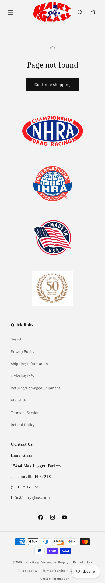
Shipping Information (29, 363)
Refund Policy (23, 424)
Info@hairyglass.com (30, 497)
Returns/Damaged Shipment (35, 388)
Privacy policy (27, 570)
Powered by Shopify (54, 562)
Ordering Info (22, 375)
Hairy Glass (31, 562)
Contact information (54, 579)
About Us (19, 400)
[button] (11, 12)
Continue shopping (52, 84)
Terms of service (54, 570)
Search (17, 339)
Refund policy (82, 562)
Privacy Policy (22, 351)
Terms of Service (25, 412)
